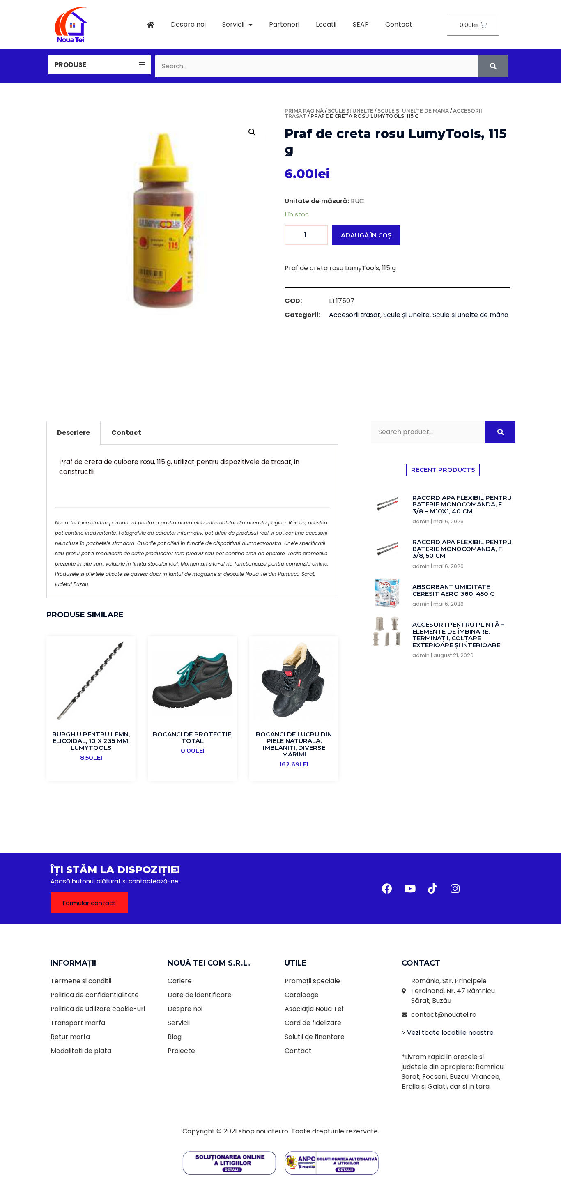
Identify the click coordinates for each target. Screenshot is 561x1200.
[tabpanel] (192, 521)
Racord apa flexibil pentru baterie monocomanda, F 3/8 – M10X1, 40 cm (462, 504)
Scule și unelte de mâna (413, 111)
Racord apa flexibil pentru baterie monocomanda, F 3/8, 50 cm (462, 548)
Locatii (326, 24)
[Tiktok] (432, 888)
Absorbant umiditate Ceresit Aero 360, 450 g (453, 590)
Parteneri (284, 24)
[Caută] (493, 66)
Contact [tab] (126, 432)
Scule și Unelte (350, 111)
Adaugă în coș (366, 235)
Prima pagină (304, 111)
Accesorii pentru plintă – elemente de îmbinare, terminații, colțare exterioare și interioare (458, 635)
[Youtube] (410, 888)
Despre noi (188, 24)
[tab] (99, 64)
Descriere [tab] (73, 432)
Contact (398, 24)
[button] (89, 902)
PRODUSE (70, 64)
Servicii (233, 24)
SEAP (361, 24)
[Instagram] (455, 888)
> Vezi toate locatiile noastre (448, 1032)
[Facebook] (387, 888)
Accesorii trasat (354, 315)
